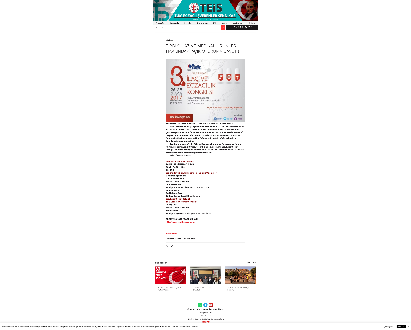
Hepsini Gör (251, 262)
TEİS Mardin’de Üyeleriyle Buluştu (238, 288)
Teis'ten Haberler (190, 239)
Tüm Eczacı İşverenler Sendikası (205, 309)
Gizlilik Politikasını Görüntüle (188, 327)
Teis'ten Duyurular (173, 239)
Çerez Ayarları (388, 327)
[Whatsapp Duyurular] (200, 305)
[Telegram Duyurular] (205, 305)
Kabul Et (401, 327)
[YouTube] (211, 305)
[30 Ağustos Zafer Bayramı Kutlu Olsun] (170, 275)
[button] (174, 23)
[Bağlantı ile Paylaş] (172, 246)
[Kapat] (408, 326)
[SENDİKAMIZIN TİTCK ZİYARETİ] (205, 275)
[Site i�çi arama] (223, 27)
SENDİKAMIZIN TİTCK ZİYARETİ (202, 288)
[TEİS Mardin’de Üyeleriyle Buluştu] (240, 275)
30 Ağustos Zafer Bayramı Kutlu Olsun (169, 288)
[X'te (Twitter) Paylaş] (167, 246)
